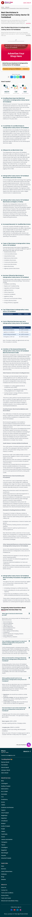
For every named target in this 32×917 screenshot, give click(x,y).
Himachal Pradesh (6, 858)
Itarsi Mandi (4, 765)
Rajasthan (4, 818)
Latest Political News (6, 871)
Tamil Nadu (4, 834)
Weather (3, 879)
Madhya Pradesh (5, 786)
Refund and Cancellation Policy (9, 901)
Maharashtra (4, 789)
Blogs (2, 877)
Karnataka (4, 794)
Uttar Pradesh (5, 813)
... (28, 23)
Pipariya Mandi (5, 762)
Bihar (2, 781)
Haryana (3, 855)
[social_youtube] (14, 910)
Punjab (3, 829)
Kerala (3, 802)
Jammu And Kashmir (6, 839)
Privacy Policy (4, 895)
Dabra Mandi (4, 773)
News (2, 866)
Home (2, 7)
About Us (26, 751)
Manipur (3, 823)
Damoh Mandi (5, 767)
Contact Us (4, 890)
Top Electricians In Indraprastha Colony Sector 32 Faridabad (15, 8)
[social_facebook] (11, 910)
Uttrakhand (4, 821)
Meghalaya (4, 815)
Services (7, 7)
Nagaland (4, 850)
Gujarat (3, 810)
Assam (3, 837)
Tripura (3, 845)
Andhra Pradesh (5, 826)
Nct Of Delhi (4, 791)
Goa (2, 797)
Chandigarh (4, 847)
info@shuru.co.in (11, 755)
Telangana (4, 842)
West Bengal (4, 853)
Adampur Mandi (5, 770)
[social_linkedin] (17, 910)
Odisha (3, 805)
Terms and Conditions (7, 893)
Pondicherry (4, 799)
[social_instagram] (20, 910)
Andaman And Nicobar (7, 807)
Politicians (4, 874)
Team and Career (6, 898)
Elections (3, 869)
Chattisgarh (4, 783)
